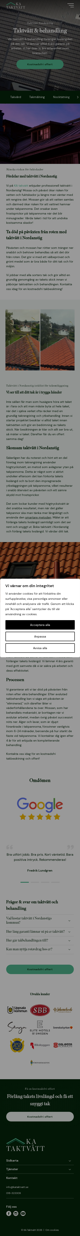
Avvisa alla (40, 648)
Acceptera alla (40, 625)
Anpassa (40, 636)
